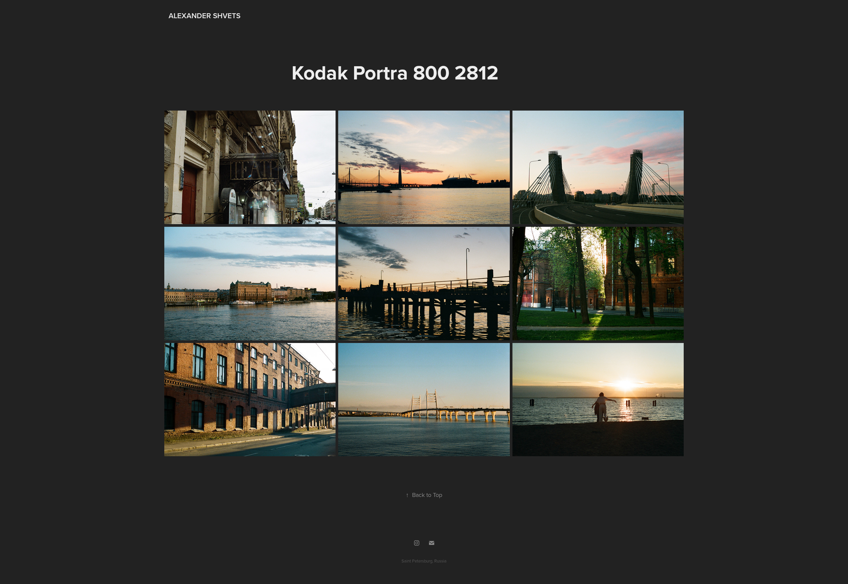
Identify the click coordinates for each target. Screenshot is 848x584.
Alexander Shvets (204, 15)
